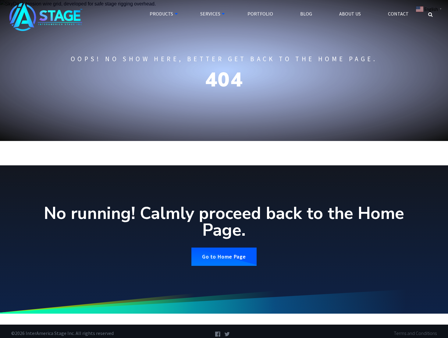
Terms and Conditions (415, 333)
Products (161, 14)
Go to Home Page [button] (224, 256)
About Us (350, 14)
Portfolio (260, 14)
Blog (306, 14)
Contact (398, 14)
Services (210, 14)
